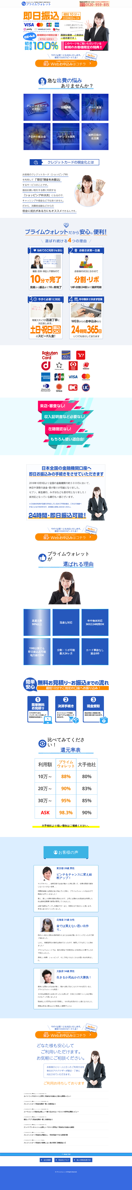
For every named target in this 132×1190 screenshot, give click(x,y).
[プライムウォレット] (36, 3)
